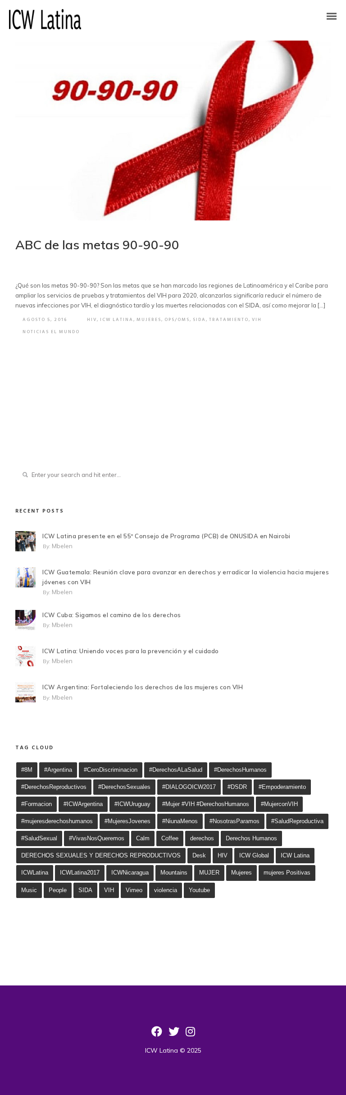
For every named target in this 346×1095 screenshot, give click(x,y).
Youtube (199, 890)
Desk (199, 855)
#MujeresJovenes (127, 821)
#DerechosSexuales (124, 786)
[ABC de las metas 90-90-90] (173, 130)
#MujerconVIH (279, 804)
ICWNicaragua (130, 872)
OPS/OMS (177, 319)
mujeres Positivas (287, 872)
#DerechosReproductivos (53, 786)
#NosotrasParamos (234, 821)
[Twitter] (173, 1035)
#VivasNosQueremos (96, 838)
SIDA (199, 319)
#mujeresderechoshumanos (57, 821)
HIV (92, 319)
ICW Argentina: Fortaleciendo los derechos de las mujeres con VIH (142, 687)
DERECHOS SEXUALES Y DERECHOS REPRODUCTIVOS (101, 855)
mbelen (62, 546)
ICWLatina (34, 872)
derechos (202, 838)
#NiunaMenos (180, 821)
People (58, 890)
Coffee (169, 838)
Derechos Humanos (251, 838)
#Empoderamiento (282, 786)
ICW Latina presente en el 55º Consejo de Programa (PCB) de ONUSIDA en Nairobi (166, 536)
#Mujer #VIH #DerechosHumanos (205, 804)
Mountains (173, 872)
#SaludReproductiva (297, 821)
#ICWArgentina (83, 804)
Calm (143, 838)
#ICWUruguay (132, 804)
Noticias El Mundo (51, 331)
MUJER (209, 872)
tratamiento (229, 319)
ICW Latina (116, 319)
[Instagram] (190, 1035)
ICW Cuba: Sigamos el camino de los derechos (111, 615)
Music (29, 890)
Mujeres (149, 319)
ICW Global (254, 855)
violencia (165, 890)
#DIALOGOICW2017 (189, 786)
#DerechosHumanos (240, 769)
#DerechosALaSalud (175, 769)
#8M (26, 769)
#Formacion (36, 804)
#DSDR (237, 786)
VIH (257, 319)
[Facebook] (156, 1035)
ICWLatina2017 (80, 872)
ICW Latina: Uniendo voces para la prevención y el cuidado (130, 651)
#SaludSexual (39, 838)
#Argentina (58, 769)
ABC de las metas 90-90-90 (97, 244)
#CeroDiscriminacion (110, 769)
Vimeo (134, 890)
